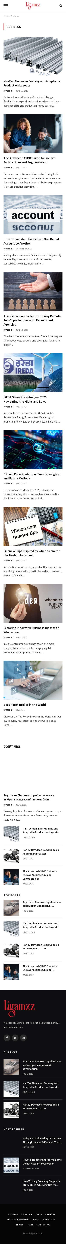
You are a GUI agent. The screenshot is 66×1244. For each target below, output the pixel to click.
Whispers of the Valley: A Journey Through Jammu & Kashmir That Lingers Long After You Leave (42, 1142)
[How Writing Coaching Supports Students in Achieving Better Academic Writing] (11, 1187)
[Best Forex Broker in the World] (33, 680)
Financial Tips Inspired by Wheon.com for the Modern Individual (31, 553)
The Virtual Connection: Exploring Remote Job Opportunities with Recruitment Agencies (32, 320)
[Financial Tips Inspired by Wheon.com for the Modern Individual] (33, 526)
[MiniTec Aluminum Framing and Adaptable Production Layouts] (33, 56)
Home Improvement (18, 1219)
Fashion (50, 1214)
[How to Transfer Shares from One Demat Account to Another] (33, 214)
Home (6, 16)
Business (13, 1214)
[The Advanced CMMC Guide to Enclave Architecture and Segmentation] (33, 133)
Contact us (43, 1224)
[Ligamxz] (33, 5)
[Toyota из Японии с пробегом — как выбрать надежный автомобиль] (33, 770)
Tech (30, 1224)
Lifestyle (26, 1214)
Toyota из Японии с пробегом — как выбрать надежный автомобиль (29, 797)
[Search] (60, 6)
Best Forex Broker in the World (25, 705)
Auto (36, 1219)
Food (39, 1214)
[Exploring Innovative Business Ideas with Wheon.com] (33, 603)
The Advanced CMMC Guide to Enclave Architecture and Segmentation (29, 160)
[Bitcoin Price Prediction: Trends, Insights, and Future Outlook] (33, 449)
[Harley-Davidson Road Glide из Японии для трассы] (11, 855)
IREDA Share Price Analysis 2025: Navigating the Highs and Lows (25, 399)
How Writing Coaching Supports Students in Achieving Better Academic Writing (41, 1184)
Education (49, 1219)
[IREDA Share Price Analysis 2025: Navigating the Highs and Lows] (33, 372)
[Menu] (6, 6)
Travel (20, 1224)
